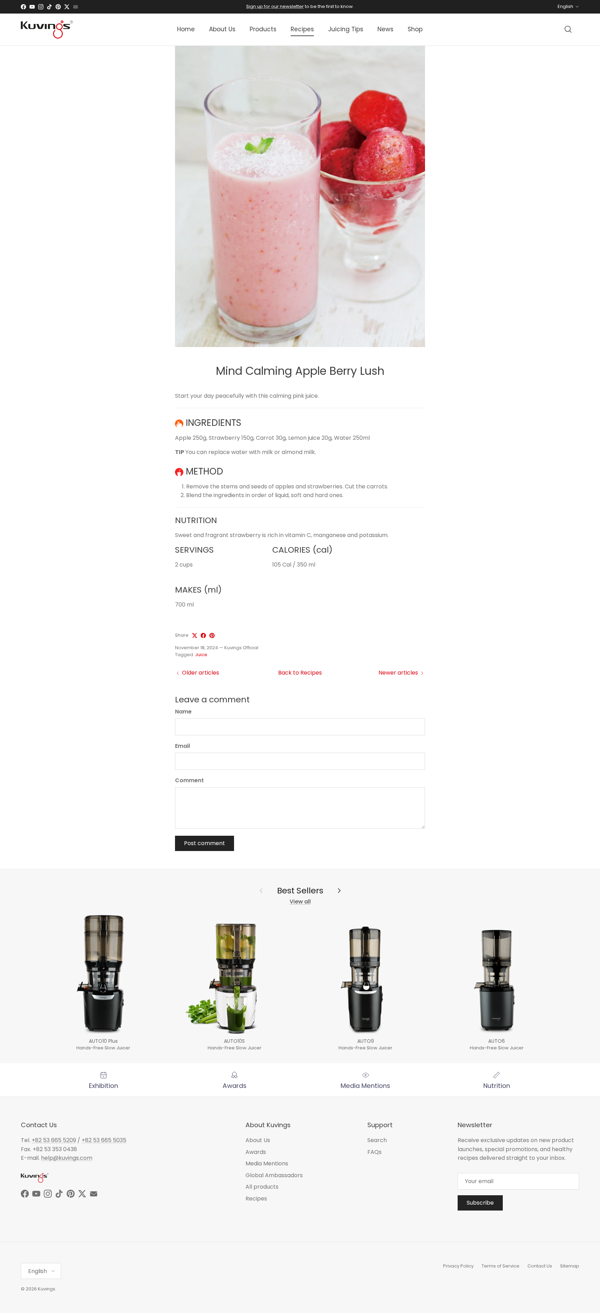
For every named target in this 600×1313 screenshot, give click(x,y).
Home (186, 29)
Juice (201, 654)
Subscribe (480, 1203)
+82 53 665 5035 (104, 1140)
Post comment (204, 843)
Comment (189, 780)
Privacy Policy (458, 1266)
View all (300, 902)
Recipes (302, 29)
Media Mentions (266, 1163)
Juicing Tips (345, 29)
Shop (415, 29)
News (385, 29)
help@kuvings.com (66, 1158)
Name (183, 712)
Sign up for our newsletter (275, 6)
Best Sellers (300, 890)
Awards (255, 1152)
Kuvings (46, 1289)
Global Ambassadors (274, 1175)
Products (263, 29)
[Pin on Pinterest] (212, 635)
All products (261, 1187)
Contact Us (539, 1266)
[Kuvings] (47, 29)
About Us (222, 29)
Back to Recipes (300, 673)
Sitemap (569, 1266)
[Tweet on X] (194, 635)
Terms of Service (500, 1266)
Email (182, 746)
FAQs (374, 1152)
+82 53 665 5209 (54, 1140)
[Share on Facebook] (203, 635)
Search (377, 1140)
